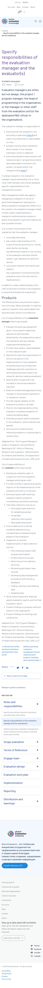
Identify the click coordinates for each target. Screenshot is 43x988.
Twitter (37, 946)
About (32, 7)
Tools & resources (9, 896)
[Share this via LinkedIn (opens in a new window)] (27, 667)
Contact (25, 7)
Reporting (10, 791)
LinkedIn (37, 956)
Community (6, 900)
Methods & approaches (11, 891)
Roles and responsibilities (13, 704)
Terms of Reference (15, 750)
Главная (5, 31)
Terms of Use (6, 979)
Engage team (11, 758)
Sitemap (5, 976)
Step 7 (23, 170)
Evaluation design (14, 766)
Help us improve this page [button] (16, 676)
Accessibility (6, 971)
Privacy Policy (6, 973)
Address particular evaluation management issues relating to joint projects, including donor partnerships (21, 731)
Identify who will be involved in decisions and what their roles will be (20, 713)
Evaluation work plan (16, 774)
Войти (25, 2)
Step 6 (30, 135)
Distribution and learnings (13, 801)
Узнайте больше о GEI (13, 865)
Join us (18, 2)
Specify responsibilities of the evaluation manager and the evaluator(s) (20, 721)
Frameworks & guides (10, 887)
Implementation (13, 782)
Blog (18, 7)
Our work (11, 7)
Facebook (37, 949)
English (9, 84)
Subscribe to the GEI (12, 938)
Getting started (8, 882)
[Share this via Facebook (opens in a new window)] (23, 667)
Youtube (37, 953)
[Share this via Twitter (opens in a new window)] (18, 667)
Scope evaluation (14, 741)
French (21, 84)
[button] (36, 21)
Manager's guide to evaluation (14, 687)
